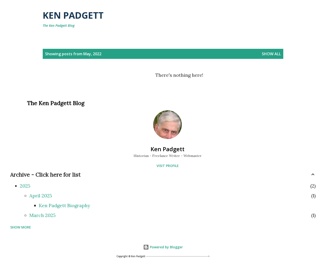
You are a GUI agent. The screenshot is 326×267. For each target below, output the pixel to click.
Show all (271, 53)
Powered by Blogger (166, 247)
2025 (25, 186)
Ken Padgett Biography (64, 205)
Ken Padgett (73, 15)
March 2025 (42, 215)
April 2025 (40, 196)
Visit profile (168, 165)
